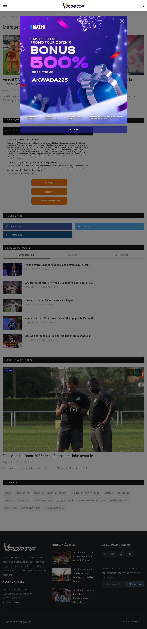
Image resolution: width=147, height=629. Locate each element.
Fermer (74, 129)
